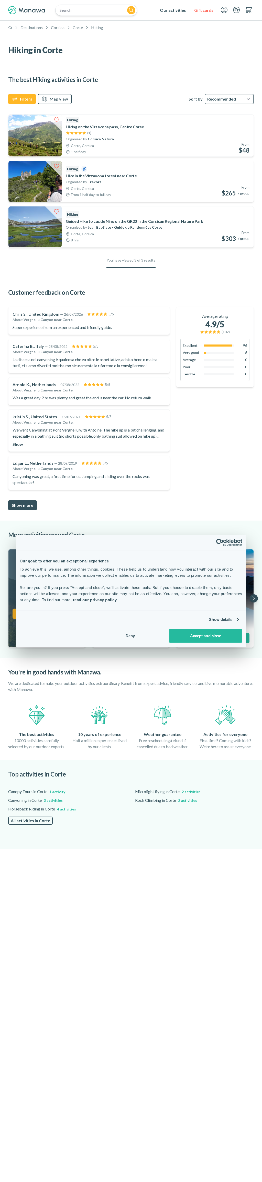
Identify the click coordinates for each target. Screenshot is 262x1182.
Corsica (57, 27)
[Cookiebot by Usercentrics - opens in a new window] (220, 542)
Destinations (31, 27)
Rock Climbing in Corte (166, 800)
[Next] (254, 598)
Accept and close (205, 635)
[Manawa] (26, 10)
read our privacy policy (95, 599)
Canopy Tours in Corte (36, 791)
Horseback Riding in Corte (42, 808)
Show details (220, 619)
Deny (130, 635)
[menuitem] (173, 10)
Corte (78, 27)
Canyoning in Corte (35, 800)
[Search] (131, 10)
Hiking (97, 27)
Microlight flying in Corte (168, 791)
